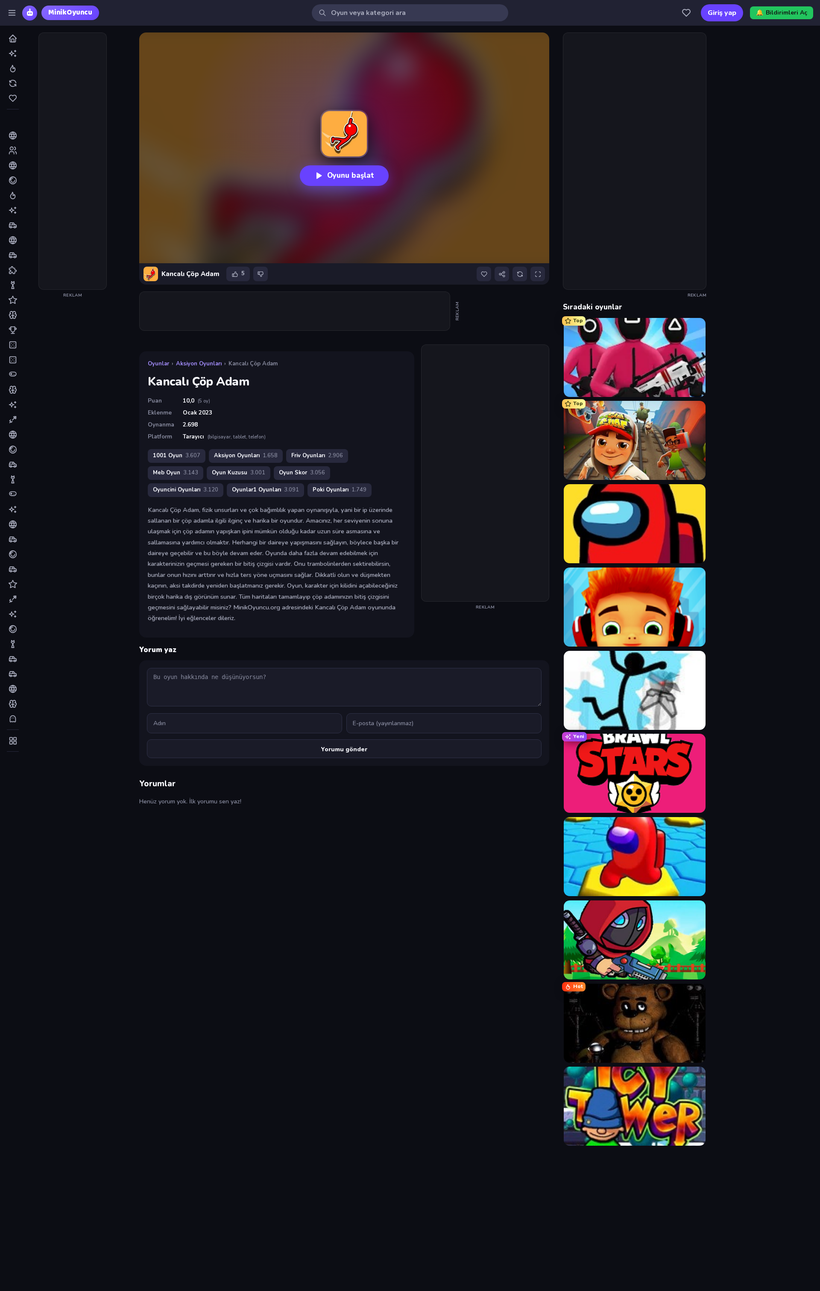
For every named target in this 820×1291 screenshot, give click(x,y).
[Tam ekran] (537, 274)
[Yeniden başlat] (519, 274)
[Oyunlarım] (686, 12)
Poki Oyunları (339, 490)
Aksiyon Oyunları (199, 364)
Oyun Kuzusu (238, 472)
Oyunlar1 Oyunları (265, 490)
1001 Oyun (176, 455)
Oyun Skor (302, 472)
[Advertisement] (72, 161)
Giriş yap (722, 13)
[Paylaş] (502, 274)
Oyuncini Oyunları (185, 490)
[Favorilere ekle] (484, 274)
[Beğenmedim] (260, 274)
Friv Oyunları (317, 455)
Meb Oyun (175, 472)
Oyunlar (158, 364)
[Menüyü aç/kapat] (11, 12)
